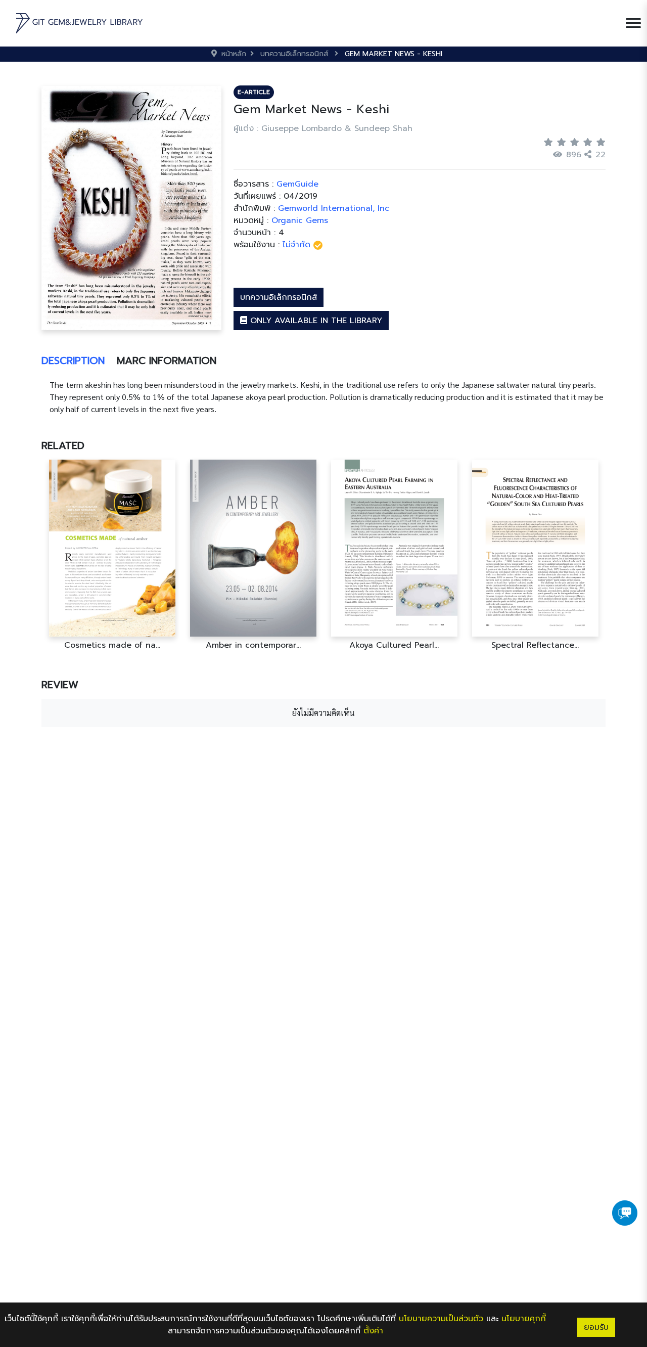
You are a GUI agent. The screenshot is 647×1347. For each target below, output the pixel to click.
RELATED (62, 445)
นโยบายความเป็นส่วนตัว (441, 1319)
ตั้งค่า (373, 1331)
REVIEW (59, 685)
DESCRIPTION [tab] (73, 360)
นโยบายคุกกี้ (523, 1319)
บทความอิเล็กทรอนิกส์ (278, 297)
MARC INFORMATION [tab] (166, 360)
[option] (112, 555)
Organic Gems (299, 220)
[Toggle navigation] (633, 23)
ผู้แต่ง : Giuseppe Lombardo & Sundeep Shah (323, 128)
